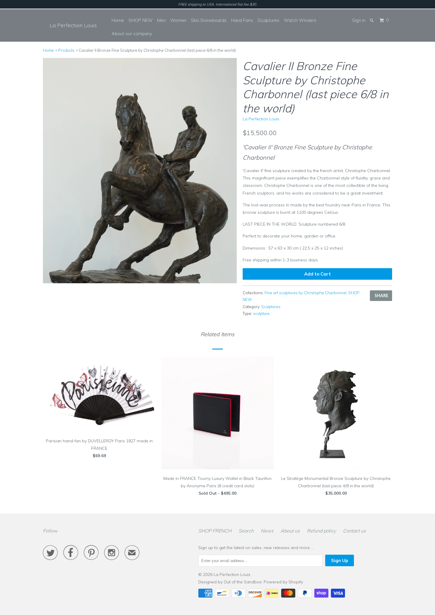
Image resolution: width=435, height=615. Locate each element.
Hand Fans (242, 20)
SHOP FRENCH (214, 531)
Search (246, 531)
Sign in (358, 20)
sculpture (261, 313)
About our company (132, 33)
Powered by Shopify (283, 582)
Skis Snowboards (209, 20)
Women (178, 20)
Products (66, 50)
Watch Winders (300, 20)
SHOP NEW (140, 20)
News (267, 531)
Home (118, 20)
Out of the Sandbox (243, 582)
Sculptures (268, 20)
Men (161, 20)
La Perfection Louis (73, 25)
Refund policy (321, 531)
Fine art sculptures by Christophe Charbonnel (306, 292)
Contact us (354, 531)
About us (290, 531)
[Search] (372, 20)
